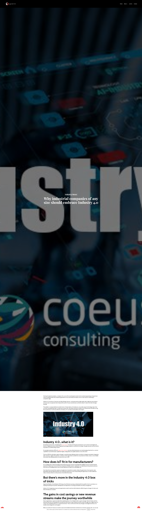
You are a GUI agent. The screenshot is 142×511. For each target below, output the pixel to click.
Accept (88, 509)
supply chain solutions (63, 450)
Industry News (71, 194)
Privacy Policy (93, 509)
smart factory (65, 444)
